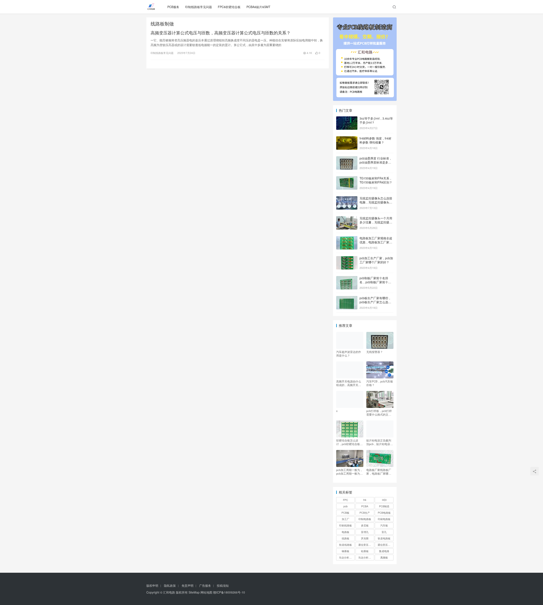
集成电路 (384, 551)
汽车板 (384, 525)
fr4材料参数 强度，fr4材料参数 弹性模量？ (375, 140)
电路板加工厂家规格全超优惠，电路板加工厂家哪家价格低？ (376, 242)
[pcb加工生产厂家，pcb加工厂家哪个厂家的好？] (346, 258)
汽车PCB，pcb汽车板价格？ (379, 383)
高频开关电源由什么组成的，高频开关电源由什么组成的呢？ (348, 383)
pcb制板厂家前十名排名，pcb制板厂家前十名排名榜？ (375, 282)
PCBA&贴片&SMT (258, 7)
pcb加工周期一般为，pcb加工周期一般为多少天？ (349, 471)
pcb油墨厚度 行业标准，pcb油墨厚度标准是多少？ (376, 162)
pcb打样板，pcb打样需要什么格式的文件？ (379, 412)
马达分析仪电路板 (347, 557)
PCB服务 (173, 7)
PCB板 (345, 512)
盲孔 (384, 532)
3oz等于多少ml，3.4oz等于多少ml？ (376, 120)
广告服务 (205, 585)
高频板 (384, 557)
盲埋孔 (365, 532)
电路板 (345, 532)
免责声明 (187, 585)
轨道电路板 (384, 538)
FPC (345, 500)
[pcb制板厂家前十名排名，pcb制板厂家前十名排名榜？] (346, 278)
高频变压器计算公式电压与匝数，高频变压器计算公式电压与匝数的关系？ (221, 33)
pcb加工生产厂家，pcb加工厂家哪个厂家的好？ (376, 260)
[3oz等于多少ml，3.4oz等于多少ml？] (346, 119)
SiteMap (194, 592)
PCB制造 (384, 506)
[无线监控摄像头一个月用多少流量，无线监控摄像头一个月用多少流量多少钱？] (346, 218)
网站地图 (206, 592)
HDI (384, 500)
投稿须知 (223, 585)
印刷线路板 (345, 525)
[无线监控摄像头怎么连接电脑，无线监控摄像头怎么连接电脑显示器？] (346, 198)
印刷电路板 (384, 519)
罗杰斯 (365, 538)
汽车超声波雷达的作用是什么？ (348, 353)
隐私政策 (170, 585)
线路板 (345, 538)
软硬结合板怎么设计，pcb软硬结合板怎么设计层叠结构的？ (349, 442)
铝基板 (365, 551)
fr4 (364, 500)
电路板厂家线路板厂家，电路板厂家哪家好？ (378, 471)
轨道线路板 (345, 544)
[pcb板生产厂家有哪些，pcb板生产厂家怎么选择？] (346, 298)
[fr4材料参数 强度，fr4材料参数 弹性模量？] (346, 139)
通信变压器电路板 (366, 544)
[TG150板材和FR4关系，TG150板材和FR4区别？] (346, 178)
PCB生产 (365, 512)
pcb (345, 506)
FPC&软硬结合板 (229, 7)
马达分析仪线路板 (366, 557)
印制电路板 (364, 519)
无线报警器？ (374, 352)
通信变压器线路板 (385, 544)
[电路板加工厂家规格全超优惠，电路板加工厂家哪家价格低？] (346, 238)
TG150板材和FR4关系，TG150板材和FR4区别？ (376, 180)
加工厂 (345, 519)
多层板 (365, 525)
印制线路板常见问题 (198, 7)
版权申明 (152, 585)
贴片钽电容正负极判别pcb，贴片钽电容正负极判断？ (379, 442)
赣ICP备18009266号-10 (229, 592)
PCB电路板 (384, 512)
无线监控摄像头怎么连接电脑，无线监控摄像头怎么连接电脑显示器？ (376, 202)
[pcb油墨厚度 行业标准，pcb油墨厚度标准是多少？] (346, 159)
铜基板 (345, 551)
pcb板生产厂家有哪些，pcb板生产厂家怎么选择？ (375, 302)
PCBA (364, 506)
